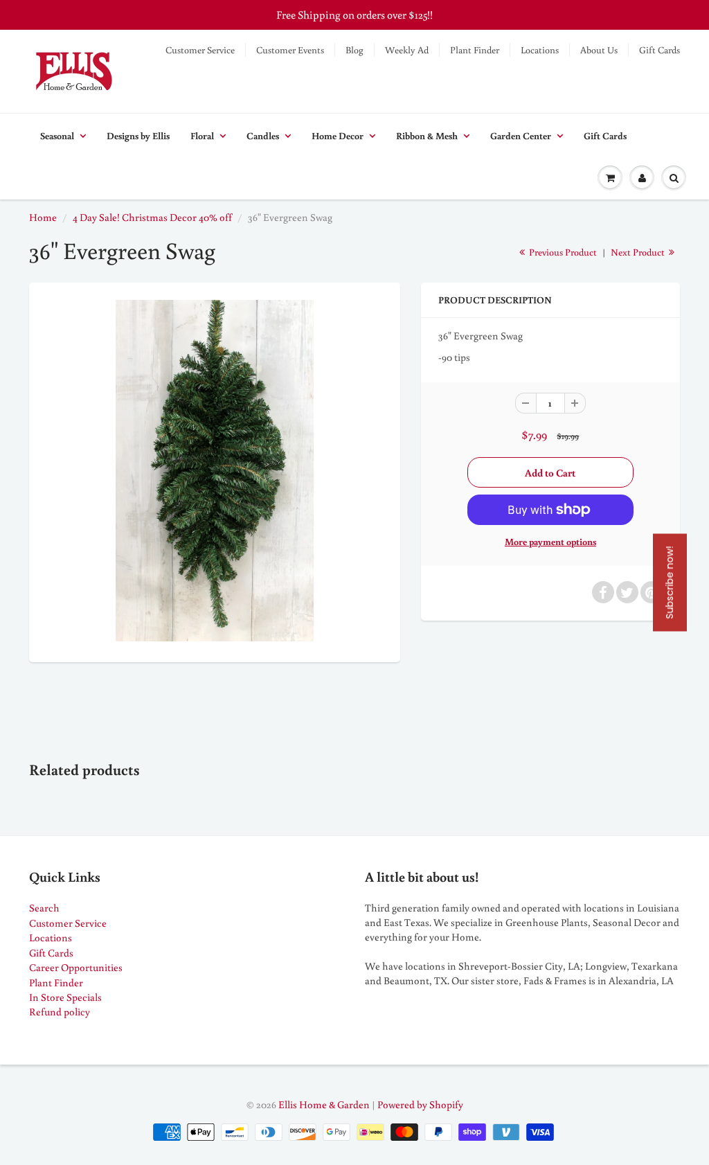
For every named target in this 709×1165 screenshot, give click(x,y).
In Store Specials (65, 997)
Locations (540, 50)
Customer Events (290, 50)
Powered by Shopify (420, 1104)
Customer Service (200, 50)
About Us (599, 50)
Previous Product (562, 252)
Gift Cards (659, 50)
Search (44, 907)
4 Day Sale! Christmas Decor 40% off (152, 217)
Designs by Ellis (138, 136)
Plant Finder (474, 50)
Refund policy (59, 1011)
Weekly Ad (407, 50)
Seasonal (57, 136)
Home (43, 217)
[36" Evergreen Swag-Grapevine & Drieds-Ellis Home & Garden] (215, 471)
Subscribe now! (669, 582)
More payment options (550, 541)
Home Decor (338, 136)
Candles (262, 136)
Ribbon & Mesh (427, 136)
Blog (354, 50)
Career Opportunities (76, 967)
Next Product (639, 252)
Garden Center (520, 136)
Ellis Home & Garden (324, 1104)
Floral (202, 136)
